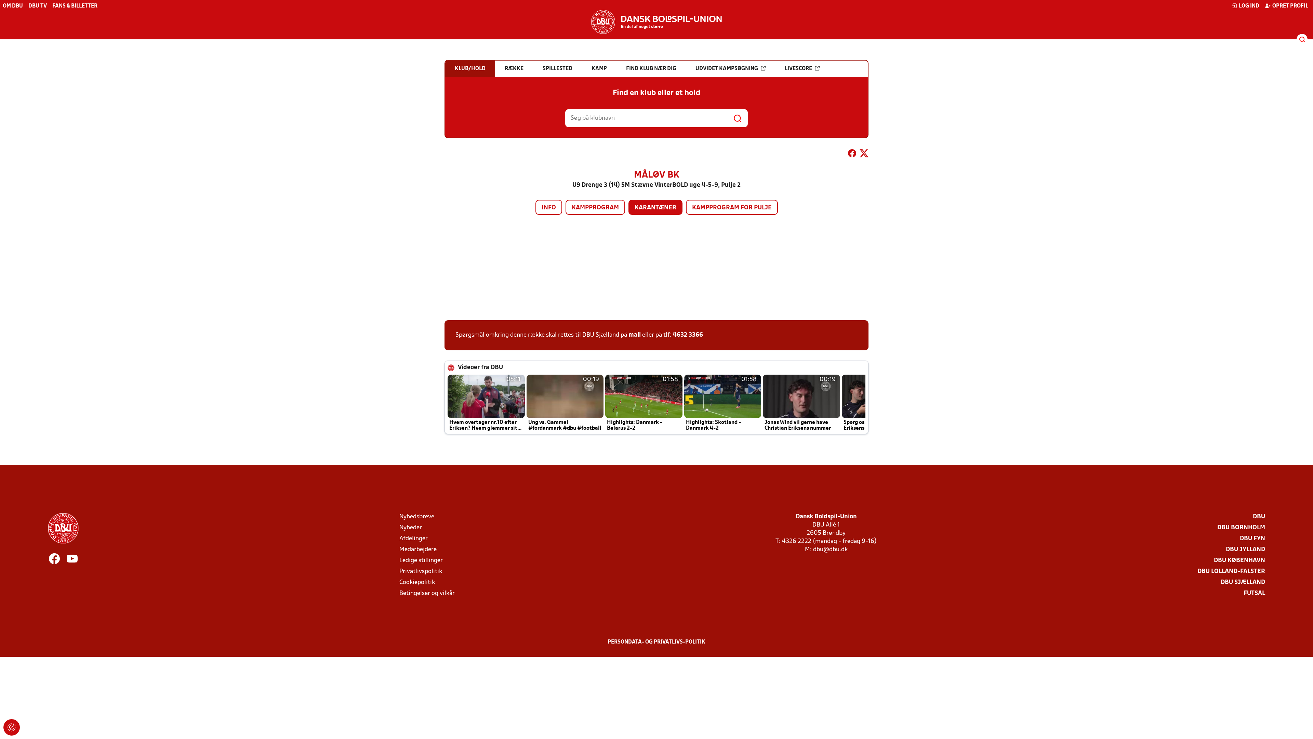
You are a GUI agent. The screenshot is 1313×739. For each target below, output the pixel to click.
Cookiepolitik (417, 582)
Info (549, 208)
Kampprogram (595, 208)
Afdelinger (413, 539)
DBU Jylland (1245, 550)
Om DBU (13, 6)
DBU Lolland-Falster (1231, 571)
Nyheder (410, 528)
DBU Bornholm (1241, 528)
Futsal (1254, 593)
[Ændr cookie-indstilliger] (11, 727)
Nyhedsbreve (416, 517)
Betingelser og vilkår (427, 593)
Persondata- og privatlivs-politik (656, 642)
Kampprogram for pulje (732, 208)
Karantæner (655, 208)
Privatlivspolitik (420, 571)
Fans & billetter (74, 6)
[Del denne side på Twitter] (864, 154)
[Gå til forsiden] (656, 22)
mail (634, 335)
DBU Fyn (1252, 539)
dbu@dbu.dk (830, 550)
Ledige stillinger (421, 560)
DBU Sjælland (1243, 582)
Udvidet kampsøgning (726, 68)
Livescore (798, 68)
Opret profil (1290, 6)
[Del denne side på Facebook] (852, 154)
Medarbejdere (418, 550)
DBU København (1239, 560)
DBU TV (37, 6)
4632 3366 (688, 335)
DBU (1259, 517)
